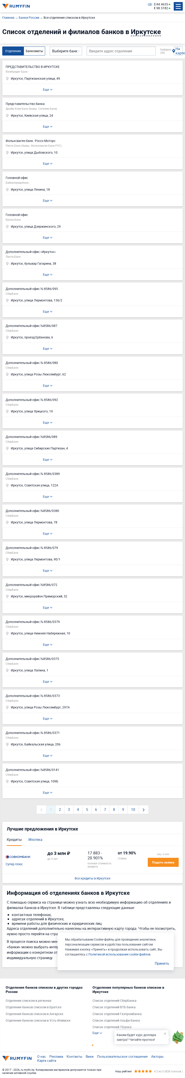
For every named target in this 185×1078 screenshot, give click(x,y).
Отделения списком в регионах (28, 1001)
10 (133, 809)
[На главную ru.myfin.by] (17, 1058)
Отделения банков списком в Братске (33, 1007)
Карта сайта (46, 1060)
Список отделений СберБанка (114, 1001)
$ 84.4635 (161, 4)
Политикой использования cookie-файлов (119, 954)
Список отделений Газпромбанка (117, 1014)
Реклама (56, 1056)
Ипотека (35, 839)
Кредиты (14, 839)
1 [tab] (92, 1045)
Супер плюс (14, 864)
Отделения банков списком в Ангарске (34, 1014)
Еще (46, 89)
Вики (90, 1056)
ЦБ (150, 4)
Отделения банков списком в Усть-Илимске (38, 1020)
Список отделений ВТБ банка (114, 1007)
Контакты (74, 1056)
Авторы (157, 1056)
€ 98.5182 (161, 8)
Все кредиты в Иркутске (92, 878)
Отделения (13, 51)
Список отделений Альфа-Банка (116, 1020)
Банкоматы (34, 51)
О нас (41, 1056)
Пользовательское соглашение (122, 1056)
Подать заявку (163, 862)
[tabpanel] (47, 1005)
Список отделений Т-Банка (112, 1027)
